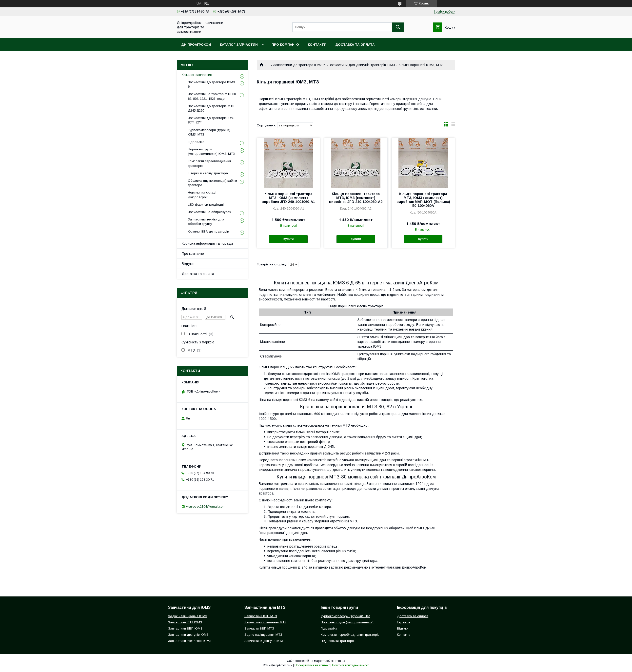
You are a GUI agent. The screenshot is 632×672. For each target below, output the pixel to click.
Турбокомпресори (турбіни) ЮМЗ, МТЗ (209, 132)
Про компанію (285, 44)
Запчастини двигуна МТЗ (263, 641)
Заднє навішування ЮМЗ (187, 616)
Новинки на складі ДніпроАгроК (202, 195)
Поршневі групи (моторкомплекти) (347, 622)
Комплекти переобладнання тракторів (209, 163)
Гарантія (403, 622)
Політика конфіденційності (351, 665)
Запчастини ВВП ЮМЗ (185, 628)
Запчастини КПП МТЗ (260, 616)
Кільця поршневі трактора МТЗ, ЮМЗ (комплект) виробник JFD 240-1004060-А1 (288, 198)
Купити (288, 239)
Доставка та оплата (355, 44)
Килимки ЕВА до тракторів (208, 231)
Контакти (317, 44)
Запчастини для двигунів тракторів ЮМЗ (362, 65)
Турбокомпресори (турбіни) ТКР (345, 616)
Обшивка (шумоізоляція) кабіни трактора (212, 183)
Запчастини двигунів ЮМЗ (188, 634)
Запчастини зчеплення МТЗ (265, 622)
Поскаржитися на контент (312, 665)
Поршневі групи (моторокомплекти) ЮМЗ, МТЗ (211, 151)
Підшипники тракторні (338, 641)
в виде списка (453, 125)
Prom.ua (339, 661)
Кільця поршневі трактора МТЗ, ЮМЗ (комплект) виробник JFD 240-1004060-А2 (355, 198)
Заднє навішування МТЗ (263, 634)
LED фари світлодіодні (206, 204)
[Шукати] (398, 27)
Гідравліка (196, 142)
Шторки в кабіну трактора (208, 173)
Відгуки (188, 264)
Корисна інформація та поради (207, 243)
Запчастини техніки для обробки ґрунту (206, 221)
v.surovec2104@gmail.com (205, 506)
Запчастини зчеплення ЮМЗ (189, 641)
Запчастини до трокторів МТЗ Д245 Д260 (211, 108)
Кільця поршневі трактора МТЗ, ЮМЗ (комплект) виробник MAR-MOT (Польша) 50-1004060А (423, 200)
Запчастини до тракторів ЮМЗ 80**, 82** (212, 120)
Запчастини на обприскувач (209, 212)
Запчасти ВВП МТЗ (259, 628)
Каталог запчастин (239, 44)
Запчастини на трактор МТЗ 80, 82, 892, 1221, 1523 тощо (212, 96)
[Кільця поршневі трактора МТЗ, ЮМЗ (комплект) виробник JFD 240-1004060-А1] (288, 162)
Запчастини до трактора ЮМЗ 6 (299, 65)
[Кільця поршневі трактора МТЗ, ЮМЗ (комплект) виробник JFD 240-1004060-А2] (355, 162)
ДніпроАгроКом (196, 44)
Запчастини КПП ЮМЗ (185, 622)
